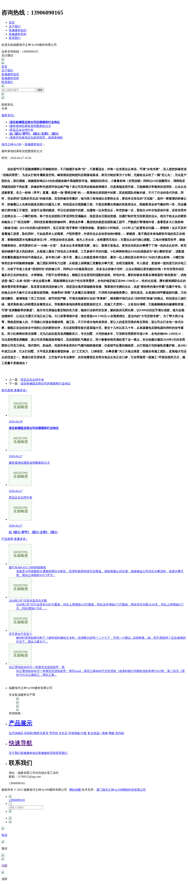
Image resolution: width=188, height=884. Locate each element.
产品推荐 (14, 538)
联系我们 (15, 37)
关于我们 (15, 26)
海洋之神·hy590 (11, 144)
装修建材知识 (17, 30)
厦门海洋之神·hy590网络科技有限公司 (121, 789)
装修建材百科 (17, 34)
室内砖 (119, 733)
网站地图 (75, 789)
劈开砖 (53, 733)
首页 (12, 22)
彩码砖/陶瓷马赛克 (36, 733)
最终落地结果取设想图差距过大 (30, 125)
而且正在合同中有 (21, 129)
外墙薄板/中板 (77, 733)
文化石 (63, 733)
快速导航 (20, 743)
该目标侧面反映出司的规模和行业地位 (45, 383)
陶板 (112, 733)
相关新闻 (14, 390)
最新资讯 (8, 115)
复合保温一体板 (97, 733)
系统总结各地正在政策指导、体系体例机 (36, 137)
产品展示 (20, 723)
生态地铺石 (16, 733)
